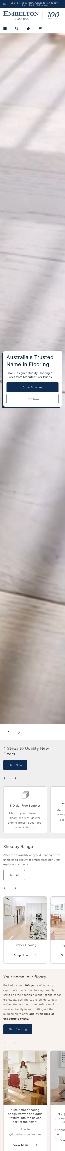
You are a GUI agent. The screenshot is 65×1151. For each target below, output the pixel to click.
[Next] (19, 732)
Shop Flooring (17, 1029)
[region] (32, 4)
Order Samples (32, 387)
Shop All (14, 875)
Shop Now (32, 399)
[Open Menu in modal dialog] (5, 28)
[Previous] (8, 732)
